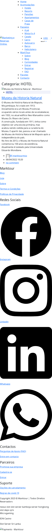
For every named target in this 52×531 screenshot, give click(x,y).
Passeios (24, 27)
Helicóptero (30, 49)
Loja (2, 178)
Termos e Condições (10, 188)
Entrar (28, 65)
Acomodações (27, 4)
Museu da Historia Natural (22, 98)
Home (23, 1)
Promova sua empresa (11, 466)
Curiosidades (31, 62)
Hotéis (28, 7)
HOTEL (9, 92)
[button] (44, 41)
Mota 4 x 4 (30, 33)
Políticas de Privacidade (12, 194)
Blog (27, 58)
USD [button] (45, 38)
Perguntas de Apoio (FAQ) (13, 451)
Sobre (28, 55)
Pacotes (24, 74)
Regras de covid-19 (9, 493)
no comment (12, 162)
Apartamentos (32, 17)
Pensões (29, 14)
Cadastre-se (6, 472)
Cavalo (28, 36)
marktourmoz (18, 155)
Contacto (24, 78)
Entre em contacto (9, 456)
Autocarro (30, 43)
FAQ (27, 71)
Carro (27, 39)
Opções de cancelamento (13, 487)
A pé (27, 30)
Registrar (29, 68)
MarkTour (25, 52)
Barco (27, 46)
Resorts (28, 11)
